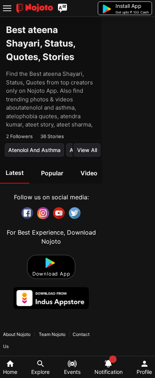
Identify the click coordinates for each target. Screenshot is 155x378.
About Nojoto (17, 334)
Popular (52, 173)
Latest (15, 172)
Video (89, 173)
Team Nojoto (52, 334)
